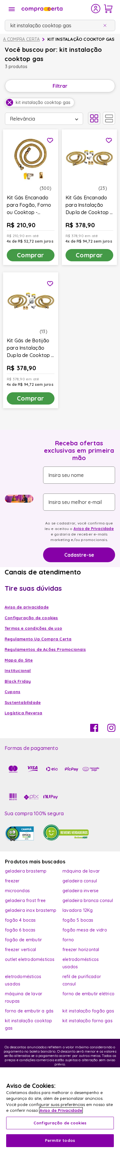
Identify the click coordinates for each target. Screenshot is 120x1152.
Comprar (30, 255)
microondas (17, 890)
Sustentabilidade (23, 702)
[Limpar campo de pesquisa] (106, 25)
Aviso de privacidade (27, 607)
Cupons (12, 691)
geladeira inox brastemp (31, 910)
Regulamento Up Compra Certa (38, 638)
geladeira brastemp (26, 871)
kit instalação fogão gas (88, 1011)
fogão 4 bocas (20, 920)
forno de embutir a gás (29, 1011)
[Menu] (12, 9)
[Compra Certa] (56, 8)
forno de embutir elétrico (88, 993)
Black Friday (18, 681)
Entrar (96, 8)
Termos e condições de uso (33, 628)
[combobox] (60, 25)
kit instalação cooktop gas (80, 39)
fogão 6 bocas (20, 930)
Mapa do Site (19, 660)
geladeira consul (79, 881)
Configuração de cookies (60, 1122)
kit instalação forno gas (87, 1020)
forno (68, 940)
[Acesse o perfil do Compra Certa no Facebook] (94, 730)
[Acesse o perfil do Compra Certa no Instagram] (111, 730)
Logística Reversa (23, 712)
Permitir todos (60, 1140)
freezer (12, 881)
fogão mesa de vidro (84, 930)
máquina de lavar (81, 871)
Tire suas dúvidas (33, 588)
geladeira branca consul (87, 900)
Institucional (18, 670)
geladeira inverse (80, 890)
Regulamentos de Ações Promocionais (45, 649)
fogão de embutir (23, 940)
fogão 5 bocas (78, 920)
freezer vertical (20, 949)
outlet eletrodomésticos (30, 959)
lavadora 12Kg (77, 910)
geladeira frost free (25, 900)
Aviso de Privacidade (94, 528)
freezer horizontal (80, 949)
